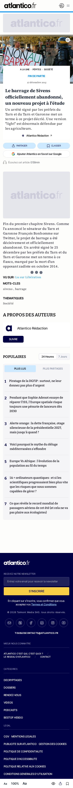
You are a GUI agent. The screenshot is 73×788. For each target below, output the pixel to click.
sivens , (9, 289)
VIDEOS (8, 702)
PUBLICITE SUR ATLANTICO (20, 743)
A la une (25, 69)
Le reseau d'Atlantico (17, 656)
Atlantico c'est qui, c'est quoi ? (23, 653)
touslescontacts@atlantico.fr (36, 633)
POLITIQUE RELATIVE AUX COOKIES (25, 766)
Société (48, 69)
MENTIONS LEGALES (23, 736)
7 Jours (62, 356)
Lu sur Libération (28, 277)
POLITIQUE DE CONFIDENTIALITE (23, 751)
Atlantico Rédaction (37, 135)
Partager (21, 145)
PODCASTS (10, 710)
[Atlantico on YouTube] (63, 622)
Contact (45, 656)
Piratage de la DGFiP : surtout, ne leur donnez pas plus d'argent (35, 383)
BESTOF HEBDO (13, 717)
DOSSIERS (10, 687)
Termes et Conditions (44, 604)
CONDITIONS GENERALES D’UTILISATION (28, 773)
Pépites (37, 69)
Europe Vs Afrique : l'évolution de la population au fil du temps (34, 463)
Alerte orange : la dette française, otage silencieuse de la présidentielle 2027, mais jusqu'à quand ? (37, 427)
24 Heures (48, 356)
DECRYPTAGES (13, 680)
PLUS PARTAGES (53, 368)
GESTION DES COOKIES (52, 743)
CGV (6, 736)
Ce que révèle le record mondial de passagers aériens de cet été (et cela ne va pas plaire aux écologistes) (39, 508)
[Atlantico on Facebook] (31, 622)
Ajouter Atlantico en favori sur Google (39, 153)
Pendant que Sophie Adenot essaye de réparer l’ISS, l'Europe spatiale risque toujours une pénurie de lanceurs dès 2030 (36, 404)
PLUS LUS (20, 368)
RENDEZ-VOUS (12, 695)
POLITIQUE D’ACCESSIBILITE (20, 758)
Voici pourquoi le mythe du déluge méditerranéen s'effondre (34, 447)
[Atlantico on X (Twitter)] (20, 622)
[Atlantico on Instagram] (52, 622)
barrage (21, 289)
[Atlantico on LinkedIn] (42, 622)
